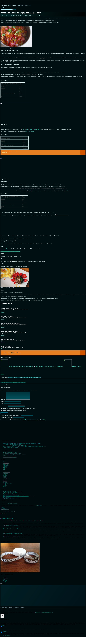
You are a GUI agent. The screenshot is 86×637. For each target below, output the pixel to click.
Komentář (3, 399)
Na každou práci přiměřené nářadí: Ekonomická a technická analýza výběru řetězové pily (23, 520)
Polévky (5, 475)
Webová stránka (4, 406)
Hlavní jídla (5, 466)
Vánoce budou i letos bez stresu (10, 452)
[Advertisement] (38, 430)
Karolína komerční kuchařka (7, 339)
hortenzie (5, 580)
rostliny (20, 377)
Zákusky (5, 482)
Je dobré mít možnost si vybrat (9, 457)
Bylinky (4, 461)
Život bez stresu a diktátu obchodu (10, 525)
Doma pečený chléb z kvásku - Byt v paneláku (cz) (14, 443)
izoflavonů (27, 131)
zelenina (39, 377)
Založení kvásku (6, 497)
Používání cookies (5, 509)
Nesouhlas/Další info (48, 612)
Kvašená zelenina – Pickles (9, 493)
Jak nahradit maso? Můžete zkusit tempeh (10, 323)
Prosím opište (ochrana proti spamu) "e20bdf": (11, 415)
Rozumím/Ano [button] (37, 612)
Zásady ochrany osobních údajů (8, 511)
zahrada (5, 577)
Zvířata (4, 486)
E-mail (2, 403)
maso (9, 377)
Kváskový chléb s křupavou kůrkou (11, 494)
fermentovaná (30, 190)
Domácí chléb (6, 463)
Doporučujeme (39, 15)
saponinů (32, 131)
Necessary (4, 626)
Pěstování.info (8, 518)
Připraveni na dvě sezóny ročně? (10, 528)
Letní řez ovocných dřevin (8, 498)
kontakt (4, 579)
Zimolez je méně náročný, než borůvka (9, 308)
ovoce (13, 377)
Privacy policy (4, 508)
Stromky (5, 477)
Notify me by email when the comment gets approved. (14, 410)
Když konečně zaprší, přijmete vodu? (11, 536)
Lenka (4, 447)
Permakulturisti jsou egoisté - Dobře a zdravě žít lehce (15, 446)
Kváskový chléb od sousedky (9, 455)
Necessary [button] (3, 625)
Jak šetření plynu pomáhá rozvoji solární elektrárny (14, 454)
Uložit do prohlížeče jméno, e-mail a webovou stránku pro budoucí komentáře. (19, 408)
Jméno (2, 401)
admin (29, 15)
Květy (4, 469)
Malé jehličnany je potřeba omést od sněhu (12, 533)
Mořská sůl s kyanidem (6, 346)
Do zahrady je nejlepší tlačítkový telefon (12, 453)
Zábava (4, 480)
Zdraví (4, 484)
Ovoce (4, 474)
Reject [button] (42, 612)
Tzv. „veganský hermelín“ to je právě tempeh (31, 129)
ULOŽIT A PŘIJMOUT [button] (5, 635)
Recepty (5, 476)
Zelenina (5, 485)
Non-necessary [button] (4, 631)
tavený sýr (5, 578)
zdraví (36, 377)
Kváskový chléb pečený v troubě (33, 443)
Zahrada (5, 481)
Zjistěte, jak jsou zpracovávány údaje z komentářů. (34, 419)
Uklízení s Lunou (7, 478)
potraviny (17, 377)
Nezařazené (5, 473)
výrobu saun (39, 505)
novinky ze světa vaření (13, 503)
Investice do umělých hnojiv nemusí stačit (37, 446)
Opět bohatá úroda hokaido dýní (13, 444)
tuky (30, 377)
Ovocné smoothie (4, 248)
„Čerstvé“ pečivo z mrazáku (12, 447)
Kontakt (2, 507)
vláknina (33, 377)
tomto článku (66, 190)
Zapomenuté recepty (7, 483)
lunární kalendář (6, 472)
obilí (11, 377)
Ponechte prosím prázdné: (6, 417)
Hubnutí (5, 467)
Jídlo (4, 468)
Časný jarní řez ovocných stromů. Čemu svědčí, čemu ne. (16, 496)
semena (24, 377)
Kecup (4, 581)
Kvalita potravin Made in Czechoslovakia (10, 331)
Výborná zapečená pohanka (9, 491)
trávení (27, 377)
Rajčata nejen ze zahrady (7, 316)
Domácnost (5, 464)
